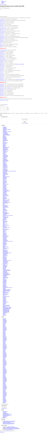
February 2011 (4, 369)
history (4, 199)
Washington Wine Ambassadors (6, 289)
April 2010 (4, 376)
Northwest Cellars (2, 36)
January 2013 (4, 353)
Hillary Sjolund (5, 198)
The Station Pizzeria (2, 51)
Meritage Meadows (5, 224)
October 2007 (4, 394)
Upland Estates (5, 280)
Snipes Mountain (5, 257)
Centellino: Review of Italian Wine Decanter (12, 427)
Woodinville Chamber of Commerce (7, 307)
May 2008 (4, 391)
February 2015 (4, 336)
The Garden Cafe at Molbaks (6, 270)
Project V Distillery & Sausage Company (8, 241)
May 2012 (4, 359)
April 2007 (4, 398)
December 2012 (5, 354)
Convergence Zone (5, 166)
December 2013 (5, 346)
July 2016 (4, 331)
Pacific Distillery (5, 234)
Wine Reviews (4, 299)
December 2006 (5, 401)
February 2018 (4, 319)
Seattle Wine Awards (5, 253)
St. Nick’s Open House (5, 261)
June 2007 (4, 397)
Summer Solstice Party (5, 263)
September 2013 (5, 348)
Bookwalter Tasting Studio (6, 147)
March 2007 (4, 399)
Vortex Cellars (4, 284)
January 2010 (4, 378)
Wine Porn (4, 298)
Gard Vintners (4, 187)
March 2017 (4, 326)
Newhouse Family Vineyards (6, 227)
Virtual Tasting (4, 283)
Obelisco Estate (2, 69)
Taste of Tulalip (5, 265)
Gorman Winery (5, 192)
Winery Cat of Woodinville (6, 305)
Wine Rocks (4, 300)
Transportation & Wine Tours (6, 274)
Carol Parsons (4, 154)
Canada (4, 153)
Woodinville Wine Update (3, 4)
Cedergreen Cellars (5, 156)
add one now (5, 104)
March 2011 (4, 368)
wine (3, 295)
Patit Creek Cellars (5, 236)
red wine (4, 245)
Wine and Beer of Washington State (7, 415)
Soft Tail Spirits (5, 258)
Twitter (4, 278)
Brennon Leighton (5, 148)
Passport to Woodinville (6, 235)
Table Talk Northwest (5, 413)
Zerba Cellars (4, 315)
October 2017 (4, 321)
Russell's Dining (5, 250)
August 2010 (4, 373)
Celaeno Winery (5, 157)
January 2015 (4, 337)
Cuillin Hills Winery (5, 170)
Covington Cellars (2, 33)
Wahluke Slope (5, 285)
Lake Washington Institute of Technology (8, 215)
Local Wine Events (5, 411)
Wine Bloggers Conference (6, 296)
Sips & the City (5, 412)
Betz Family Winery (5, 142)
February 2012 (4, 361)
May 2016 (4, 332)
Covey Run (4, 168)
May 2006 (4, 402)
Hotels (4, 203)
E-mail (8, 108)
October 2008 (4, 388)
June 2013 (4, 350)
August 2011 (4, 365)
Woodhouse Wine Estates (3, 60)
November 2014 (5, 338)
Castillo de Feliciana (2, 32)
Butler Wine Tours (2, 79)
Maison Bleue (4, 218)
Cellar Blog (4, 427)
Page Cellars (1, 24)
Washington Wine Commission (6, 290)
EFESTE (1, 42)
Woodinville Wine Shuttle (6, 311)
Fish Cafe (4, 183)
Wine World (4, 303)
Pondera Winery (2, 91)
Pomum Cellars (2, 29)
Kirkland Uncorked (5, 212)
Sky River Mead (5, 256)
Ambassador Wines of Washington (7, 131)
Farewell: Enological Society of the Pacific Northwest (12, 428)
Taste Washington (5, 266)
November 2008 (5, 387)
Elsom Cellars (1, 21)
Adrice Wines (4, 127)
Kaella (4, 211)
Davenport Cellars (5, 172)
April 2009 (4, 384)
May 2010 (4, 375)
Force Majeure (4, 185)
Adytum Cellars (5, 128)
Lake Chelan (4, 214)
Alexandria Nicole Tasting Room (7, 129)
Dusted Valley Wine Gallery (6, 176)
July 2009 (4, 382)
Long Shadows (2, 70)
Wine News (3, 2)
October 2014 (4, 339)
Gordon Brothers (5, 191)
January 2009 (4, 386)
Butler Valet (4, 150)
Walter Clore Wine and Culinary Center (7, 287)
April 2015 (4, 335)
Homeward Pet (5, 201)
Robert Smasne (5, 248)
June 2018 (4, 318)
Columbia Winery (2, 74)
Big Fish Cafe (4, 143)
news (3, 228)
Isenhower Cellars (5, 206)
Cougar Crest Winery (5, 167)
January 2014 (4, 345)
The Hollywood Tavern (6, 272)
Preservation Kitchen (5, 240)
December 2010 (5, 370)
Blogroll (4, 144)
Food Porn (4, 184)
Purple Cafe (4, 242)
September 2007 (5, 395)
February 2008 (4, 392)
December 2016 (5, 328)
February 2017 (4, 327)
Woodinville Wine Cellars (6, 309)
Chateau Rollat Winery (5, 160)
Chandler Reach (5, 159)
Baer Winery (1, 46)
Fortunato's (4, 186)
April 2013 (4, 351)
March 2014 (4, 344)
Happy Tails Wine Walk (6, 195)
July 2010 (4, 374)
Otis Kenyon (4, 233)
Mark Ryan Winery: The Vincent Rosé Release (8, 421)
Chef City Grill (5, 161)
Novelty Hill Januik (2, 57)
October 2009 (4, 380)
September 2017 (5, 322)
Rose (3, 249)
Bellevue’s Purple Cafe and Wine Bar (20, 79)
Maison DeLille (5, 219)
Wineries (4, 304)
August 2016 (4, 330)
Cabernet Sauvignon (5, 151)
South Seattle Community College (7, 260)
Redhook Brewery (2, 52)
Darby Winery (4, 171)
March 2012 (4, 360)
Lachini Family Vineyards (6, 213)
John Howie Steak (5, 210)
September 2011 (5, 364)
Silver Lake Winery (5, 255)
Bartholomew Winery (5, 140)
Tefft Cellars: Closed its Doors (11, 426)
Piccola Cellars (5, 238)
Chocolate (4, 162)
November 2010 (5, 371)
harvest (4, 196)
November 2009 (5, 379)
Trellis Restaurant (5, 275)
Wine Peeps (4, 416)
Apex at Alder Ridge (5, 133)
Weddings (4, 291)
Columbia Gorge (5, 164)
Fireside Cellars (5, 182)
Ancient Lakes (4, 132)
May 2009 (4, 383)
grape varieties (4, 193)
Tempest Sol (4, 268)
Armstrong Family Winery (3, 28)
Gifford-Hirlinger (5, 188)
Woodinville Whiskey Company (7, 308)
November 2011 (5, 363)
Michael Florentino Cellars (6, 225)
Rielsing (4, 247)
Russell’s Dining (2, 56)
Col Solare (4, 163)
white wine (4, 293)
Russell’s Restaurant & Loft (3, 37)
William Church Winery (3, 20)
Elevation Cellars (5, 178)
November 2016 (5, 329)
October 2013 (4, 347)
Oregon (4, 232)
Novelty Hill (4, 230)
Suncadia (4, 264)
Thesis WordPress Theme (7, 430)
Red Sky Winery (5, 244)
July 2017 (4, 323)
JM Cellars (4, 208)
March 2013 (4, 352)
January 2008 (4, 393)
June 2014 (4, 342)
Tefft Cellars (4, 267)
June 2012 (4, 358)
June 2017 (4, 324)
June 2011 (4, 366)
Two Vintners (4, 279)
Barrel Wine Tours (5, 139)
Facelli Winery (4, 181)
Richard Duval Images (5, 246)
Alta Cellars (1, 71)
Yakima (4, 313)
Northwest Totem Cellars (6, 229)
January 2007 (4, 400)
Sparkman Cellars (2, 94)
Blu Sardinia (4, 145)
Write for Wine (4, 417)
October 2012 (4, 355)
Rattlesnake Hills (5, 243)
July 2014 (4, 341)
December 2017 (5, 320)
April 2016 (4, 333)
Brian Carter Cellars (5, 149)
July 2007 (4, 396)
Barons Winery (2, 95)
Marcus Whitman (5, 220)
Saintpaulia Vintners (5, 251)
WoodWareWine (2, 86)
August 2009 (4, 381)
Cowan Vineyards (5, 169)
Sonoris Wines (4, 259)
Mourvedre (4, 226)
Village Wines (1, 78)
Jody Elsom (4, 209)
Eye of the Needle (5, 180)
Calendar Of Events (4, 1)
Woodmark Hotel (5, 312)
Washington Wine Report (6, 414)
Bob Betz (4, 146)
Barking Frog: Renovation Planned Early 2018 (8, 423)
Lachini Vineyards (2, 75)
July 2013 (4, 349)
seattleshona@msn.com (4, 408)
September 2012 (5, 356)
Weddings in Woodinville (6, 292)
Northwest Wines (2, 25)
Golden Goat (4, 189)
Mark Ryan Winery (2, 62)
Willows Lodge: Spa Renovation (7, 422)
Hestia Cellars (4, 197)
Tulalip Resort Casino (5, 277)
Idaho (3, 204)
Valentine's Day (5, 281)
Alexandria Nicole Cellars (3, 80)
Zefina (4, 314)
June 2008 (4, 390)
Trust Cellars (4, 276)
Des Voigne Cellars (5, 174)
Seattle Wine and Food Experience (7, 252)
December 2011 (5, 362)
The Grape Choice (5, 271)
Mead (3, 223)
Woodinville (4, 306)
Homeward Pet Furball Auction (6, 202)
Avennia (4, 135)
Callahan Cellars (5, 152)
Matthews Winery (2, 65)
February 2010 (4, 377)
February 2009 (4, 385)
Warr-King (4, 288)
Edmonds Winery (5, 177)
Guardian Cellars (5, 194)
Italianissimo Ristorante (6, 207)
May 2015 (4, 334)
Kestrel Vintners (2, 90)
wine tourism (4, 302)
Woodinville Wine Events (6, 310)
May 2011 (4, 367)
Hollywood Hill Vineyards (6, 200)
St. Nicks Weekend (5, 262)
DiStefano (4, 175)
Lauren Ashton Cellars (5, 216)
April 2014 (4, 343)
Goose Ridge (1, 61)
